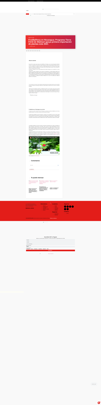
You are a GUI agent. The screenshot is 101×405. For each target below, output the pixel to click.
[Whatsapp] (65, 209)
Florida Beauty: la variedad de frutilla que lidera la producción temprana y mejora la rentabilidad (43, 188)
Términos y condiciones (53, 218)
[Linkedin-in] (70, 207)
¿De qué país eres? (28, 245)
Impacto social (32, 46)
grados (38, 155)
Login (58, 165)
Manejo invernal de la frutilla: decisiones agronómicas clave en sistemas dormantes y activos (33, 190)
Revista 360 (35, 155)
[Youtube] (73, 207)
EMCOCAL (55, 133)
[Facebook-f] (65, 207)
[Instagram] (68, 207)
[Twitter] (68, 209)
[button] (27, 10)
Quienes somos (30, 208)
